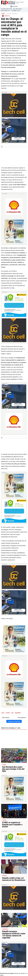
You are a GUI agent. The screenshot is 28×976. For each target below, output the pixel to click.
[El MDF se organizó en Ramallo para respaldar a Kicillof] (14, 811)
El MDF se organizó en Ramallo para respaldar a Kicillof (12, 824)
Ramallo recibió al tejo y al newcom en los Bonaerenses (13, 879)
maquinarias (17, 712)
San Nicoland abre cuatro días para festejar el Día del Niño (13, 769)
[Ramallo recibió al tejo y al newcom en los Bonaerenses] (14, 866)
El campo (8, 712)
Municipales (5, 929)
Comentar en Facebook (14, 721)
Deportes (4, 875)
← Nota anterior (5, 717)
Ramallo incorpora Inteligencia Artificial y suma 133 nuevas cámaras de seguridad (13, 934)
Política (4, 820)
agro (3, 712)
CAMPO (3, 13)
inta (12, 712)
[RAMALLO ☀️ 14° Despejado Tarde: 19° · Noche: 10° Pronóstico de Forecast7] (14, 739)
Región (4, 764)
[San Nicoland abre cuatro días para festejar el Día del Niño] (14, 755)
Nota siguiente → (22, 717)
